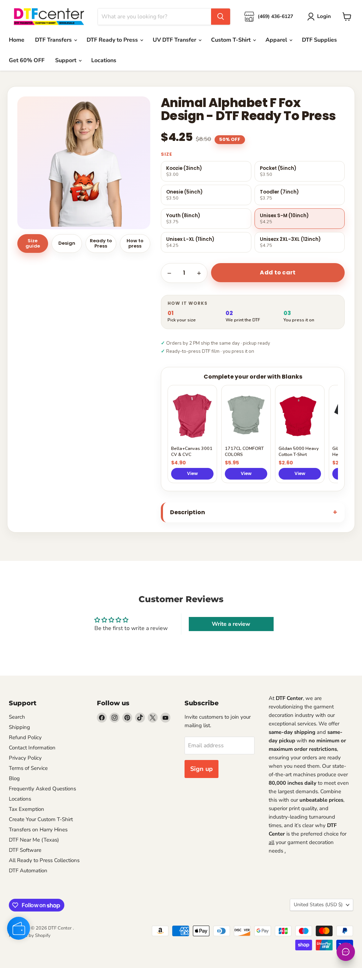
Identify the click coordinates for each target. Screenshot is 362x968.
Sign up (201, 769)
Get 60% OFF (27, 60)
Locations (103, 60)
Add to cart (278, 272)
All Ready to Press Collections (44, 860)
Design (66, 243)
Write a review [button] (231, 624)
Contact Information (32, 747)
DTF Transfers (54, 40)
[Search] (220, 16)
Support (66, 60)
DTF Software (25, 850)
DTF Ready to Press (113, 40)
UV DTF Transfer (175, 40)
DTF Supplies (319, 40)
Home (16, 40)
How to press (135, 243)
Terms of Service (28, 768)
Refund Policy (25, 737)
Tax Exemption (26, 809)
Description (187, 512)
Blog (14, 778)
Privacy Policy (25, 757)
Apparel (276, 40)
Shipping (19, 727)
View (192, 473)
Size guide (32, 243)
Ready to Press (101, 243)
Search (17, 716)
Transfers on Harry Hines (38, 829)
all (271, 842)
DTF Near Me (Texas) (34, 839)
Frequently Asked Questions (42, 788)
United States (318, 904)
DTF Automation (28, 870)
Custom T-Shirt (231, 40)
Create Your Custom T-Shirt (41, 819)
